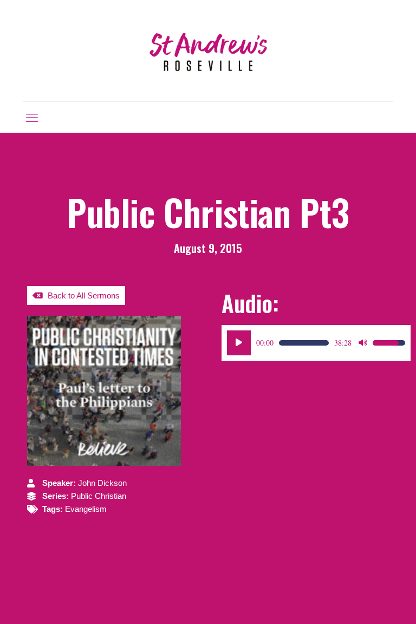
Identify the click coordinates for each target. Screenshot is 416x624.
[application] (316, 342)
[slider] (304, 343)
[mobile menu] (32, 117)
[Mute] (363, 342)
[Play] (239, 342)
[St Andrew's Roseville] (208, 50)
